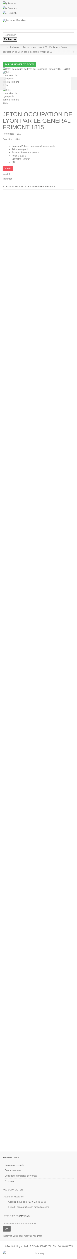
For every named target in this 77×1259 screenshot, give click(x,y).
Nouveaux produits (14, 1165)
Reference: (8, 133)
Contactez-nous (13, 1170)
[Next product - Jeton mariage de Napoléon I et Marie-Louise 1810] (73, 52)
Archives (14, 47)
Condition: (8, 139)
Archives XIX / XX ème (45, 47)
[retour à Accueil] (4, 47)
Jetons (26, 47)
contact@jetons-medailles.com (33, 1207)
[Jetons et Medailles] (27, 23)
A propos (9, 1181)
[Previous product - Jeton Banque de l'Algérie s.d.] (71, 52)
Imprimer (7, 178)
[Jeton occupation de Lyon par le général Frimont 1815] (38, 80)
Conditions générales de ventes (21, 1175)
